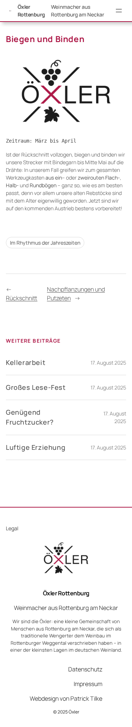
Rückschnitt (21, 298)
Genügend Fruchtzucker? (30, 417)
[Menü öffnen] (118, 10)
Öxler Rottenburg (66, 593)
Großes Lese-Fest (36, 387)
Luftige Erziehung (35, 447)
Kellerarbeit (25, 362)
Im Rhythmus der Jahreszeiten (45, 242)
